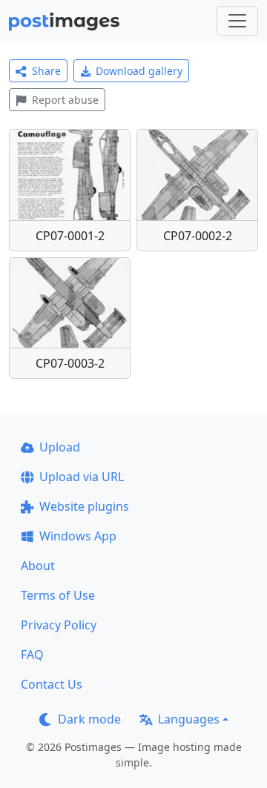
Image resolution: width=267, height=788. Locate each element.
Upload (59, 447)
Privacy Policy (58, 625)
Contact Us (51, 684)
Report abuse (65, 100)
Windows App (77, 536)
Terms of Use (58, 595)
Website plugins (84, 506)
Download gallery (139, 71)
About (38, 565)
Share (46, 71)
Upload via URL (81, 477)
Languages (189, 719)
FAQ (32, 654)
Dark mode (89, 719)
